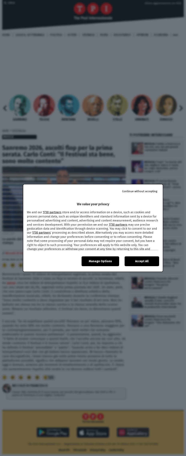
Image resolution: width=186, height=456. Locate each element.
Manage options (100, 261)
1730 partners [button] (52, 212)
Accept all (142, 261)
